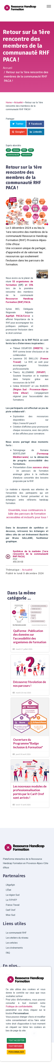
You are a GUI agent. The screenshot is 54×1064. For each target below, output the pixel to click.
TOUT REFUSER (15, 1046)
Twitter (19, 124)
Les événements (14, 948)
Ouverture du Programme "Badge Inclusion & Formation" (28, 743)
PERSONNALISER (16, 1052)
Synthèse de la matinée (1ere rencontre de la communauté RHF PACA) (30, 554)
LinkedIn (37, 132)
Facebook (36, 124)
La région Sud (12, 895)
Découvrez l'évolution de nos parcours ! (29, 683)
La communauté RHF (16, 933)
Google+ (19, 132)
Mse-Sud (10, 915)
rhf (8, 150)
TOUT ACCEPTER (16, 1040)
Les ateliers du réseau (17, 938)
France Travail (12, 905)
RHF (31, 150)
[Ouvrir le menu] (49, 6)
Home (9, 102)
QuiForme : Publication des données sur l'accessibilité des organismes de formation (29, 636)
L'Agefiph (10, 885)
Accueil (7, 68)
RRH (24, 150)
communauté (13, 155)
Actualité (18, 102)
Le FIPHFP (11, 900)
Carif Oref (10, 910)
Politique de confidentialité (19, 1006)
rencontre (26, 155)
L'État (8, 890)
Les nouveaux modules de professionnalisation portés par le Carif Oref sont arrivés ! (30, 792)
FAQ (8, 953)
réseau (16, 150)
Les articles (12, 943)
